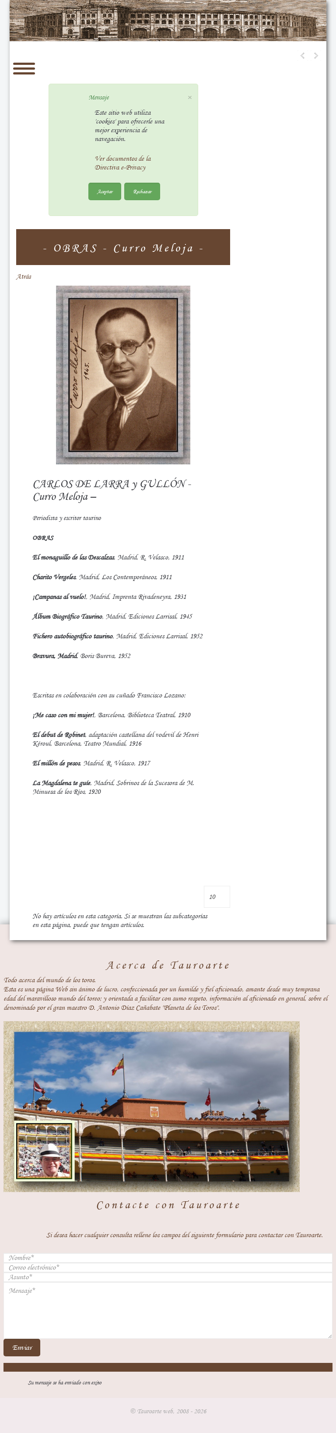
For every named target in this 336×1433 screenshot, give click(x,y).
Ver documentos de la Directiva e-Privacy (122, 163)
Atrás (23, 276)
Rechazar (142, 191)
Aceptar (104, 191)
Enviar (22, 1347)
